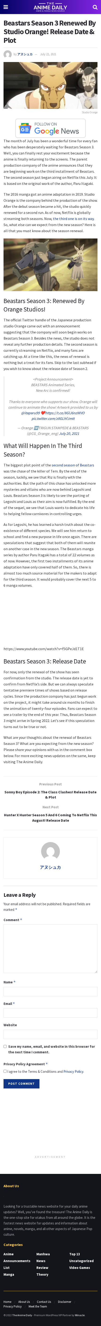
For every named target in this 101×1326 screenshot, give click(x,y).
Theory (42, 1274)
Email (9, 1003)
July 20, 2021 (69, 433)
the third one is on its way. (73, 218)
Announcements (17, 1261)
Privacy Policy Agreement (26, 1064)
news (40, 1261)
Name (10, 982)
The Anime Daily (22, 1315)
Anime (9, 1254)
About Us (24, 1302)
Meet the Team (38, 1306)
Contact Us (44, 1302)
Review (42, 1267)
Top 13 (74, 1254)
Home (7, 1302)
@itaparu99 (30, 412)
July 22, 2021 (48, 54)
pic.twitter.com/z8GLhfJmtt (52, 418)
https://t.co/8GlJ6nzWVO (65, 412)
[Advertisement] (50, 1122)
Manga (9, 1274)
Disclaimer (64, 1302)
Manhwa (43, 1254)
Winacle (80, 1315)
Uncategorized (81, 1261)
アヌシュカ (25, 54)
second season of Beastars (73, 465)
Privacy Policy (73, 1071)
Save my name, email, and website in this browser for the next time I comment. (51, 1049)
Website (10, 1025)
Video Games (79, 1267)
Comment (13, 920)
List (7, 1267)
